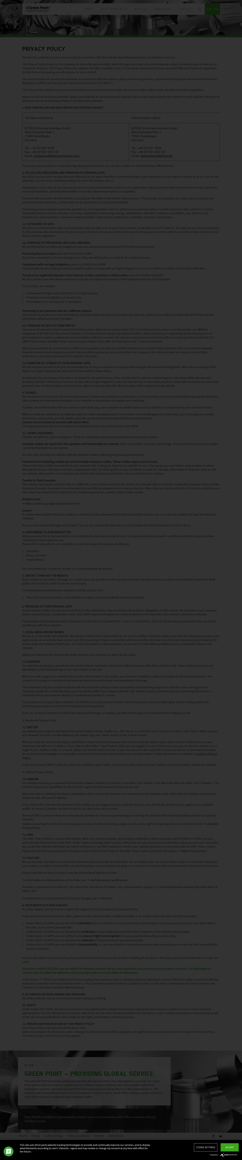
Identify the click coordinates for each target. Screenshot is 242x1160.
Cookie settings (205, 1147)
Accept (230, 1147)
